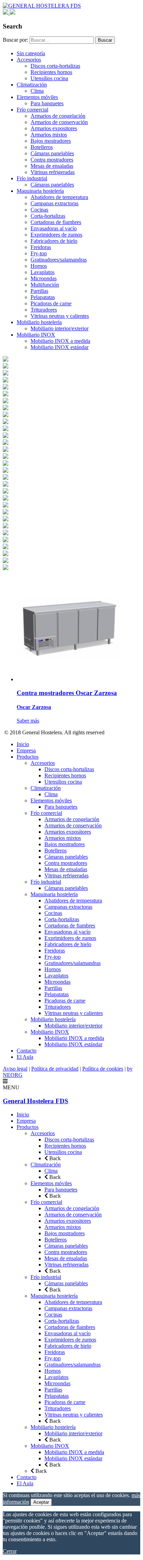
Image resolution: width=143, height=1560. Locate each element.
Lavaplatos (42, 272)
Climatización (32, 85)
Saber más (28, 721)
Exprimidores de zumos (56, 235)
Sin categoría (31, 53)
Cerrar (10, 1551)
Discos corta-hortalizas (55, 66)
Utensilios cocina (49, 78)
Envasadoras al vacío (54, 228)
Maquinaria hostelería (40, 191)
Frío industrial (32, 178)
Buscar (105, 40)
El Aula (25, 1057)
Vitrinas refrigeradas (53, 172)
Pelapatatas (43, 297)
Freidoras (41, 247)
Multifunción (45, 285)
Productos (28, 757)
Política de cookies (102, 1069)
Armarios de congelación (58, 116)
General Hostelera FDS (35, 1101)
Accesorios (29, 60)
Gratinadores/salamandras (59, 260)
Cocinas (39, 210)
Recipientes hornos (51, 72)
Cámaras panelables (52, 153)
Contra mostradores (52, 160)
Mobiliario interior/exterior (60, 328)
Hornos (39, 266)
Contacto (26, 1051)
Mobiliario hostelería (39, 322)
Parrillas (39, 291)
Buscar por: (15, 40)
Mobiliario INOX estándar (60, 347)
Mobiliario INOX (36, 335)
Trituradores (44, 310)
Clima (37, 91)
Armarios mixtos (49, 135)
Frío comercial (32, 110)
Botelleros (42, 147)
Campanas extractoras (54, 203)
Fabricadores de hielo (54, 241)
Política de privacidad (54, 1069)
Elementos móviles (37, 97)
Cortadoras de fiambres (56, 222)
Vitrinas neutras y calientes (60, 316)
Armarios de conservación (59, 122)
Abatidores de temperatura (59, 197)
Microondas (44, 278)
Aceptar (41, 1502)
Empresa (26, 750)
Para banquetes (47, 103)
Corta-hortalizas (48, 216)
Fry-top (39, 253)
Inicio (23, 744)
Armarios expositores (54, 128)
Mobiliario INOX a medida (60, 341)
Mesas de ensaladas (52, 166)
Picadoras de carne (51, 303)
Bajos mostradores (51, 141)
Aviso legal (15, 1069)
